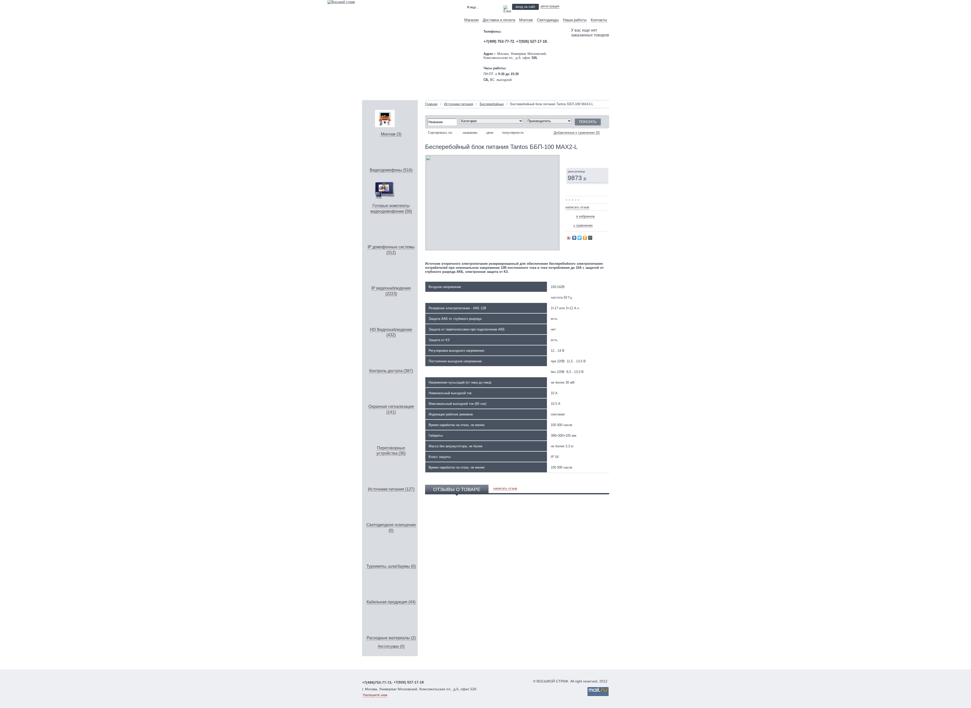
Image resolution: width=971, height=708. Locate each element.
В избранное (585, 216)
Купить (579, 158)
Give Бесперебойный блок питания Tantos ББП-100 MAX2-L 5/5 (579, 200)
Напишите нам (375, 695)
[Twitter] (579, 237)
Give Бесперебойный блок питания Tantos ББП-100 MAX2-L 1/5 (566, 200)
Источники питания (458, 104)
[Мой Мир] (590, 237)
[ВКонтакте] (574, 237)
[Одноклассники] (585, 237)
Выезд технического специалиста (587, 6)
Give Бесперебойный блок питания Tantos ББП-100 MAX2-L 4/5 (576, 200)
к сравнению (583, 225)
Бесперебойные (492, 104)
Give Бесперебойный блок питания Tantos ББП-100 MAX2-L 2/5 (569, 200)
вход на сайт (525, 7)
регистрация (550, 6)
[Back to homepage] (341, 2)
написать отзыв (577, 207)
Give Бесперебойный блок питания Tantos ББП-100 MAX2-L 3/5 (573, 200)
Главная (431, 104)
